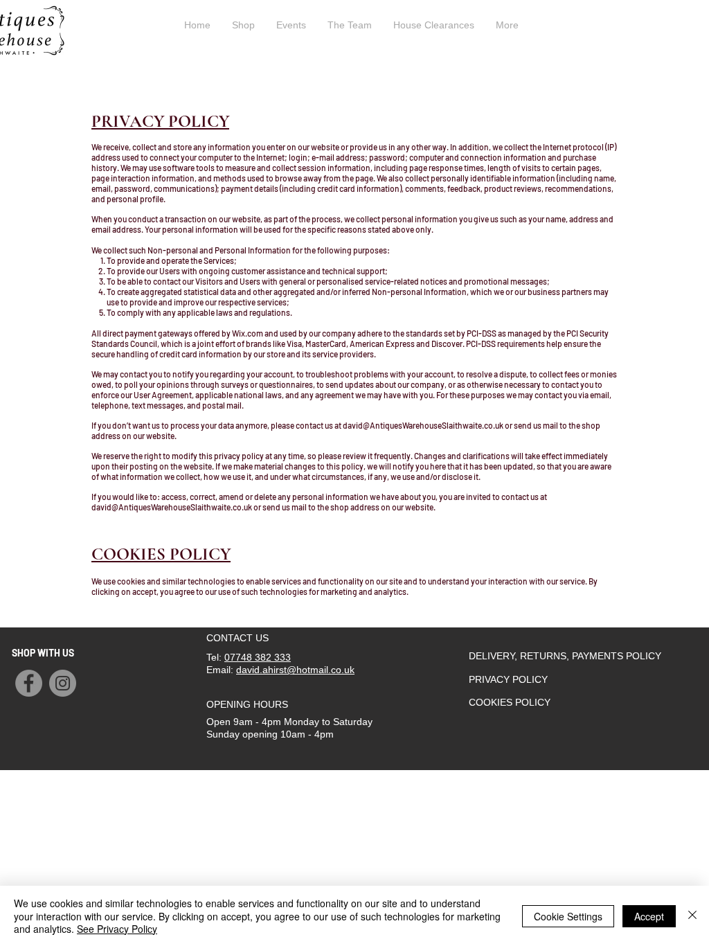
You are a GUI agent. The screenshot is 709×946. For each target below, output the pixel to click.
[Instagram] (62, 683)
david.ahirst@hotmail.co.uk (295, 669)
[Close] (692, 916)
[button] (672, 28)
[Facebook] (28, 683)
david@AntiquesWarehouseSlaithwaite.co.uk (423, 425)
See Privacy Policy (117, 929)
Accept (649, 916)
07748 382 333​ (257, 657)
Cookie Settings (568, 916)
